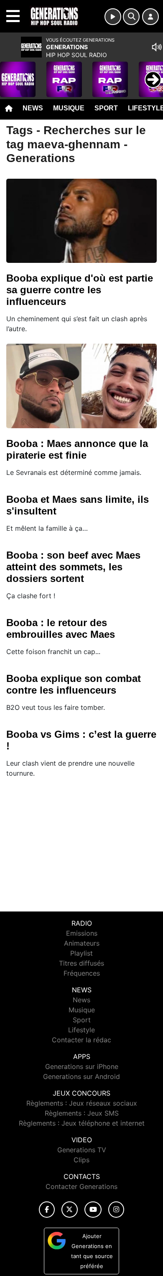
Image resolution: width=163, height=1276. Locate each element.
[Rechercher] (131, 16)
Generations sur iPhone (81, 1066)
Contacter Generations (81, 1186)
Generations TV (81, 1150)
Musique (68, 108)
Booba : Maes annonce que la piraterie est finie (77, 449)
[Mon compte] (150, 16)
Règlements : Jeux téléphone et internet (82, 1123)
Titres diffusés (81, 963)
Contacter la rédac (81, 1040)
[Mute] (156, 47)
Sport (106, 108)
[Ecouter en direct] (112, 16)
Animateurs (81, 943)
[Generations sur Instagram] (116, 1209)
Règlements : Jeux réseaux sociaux (81, 1103)
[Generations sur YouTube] (93, 1209)
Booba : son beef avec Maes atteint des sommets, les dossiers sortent (73, 566)
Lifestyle (81, 1030)
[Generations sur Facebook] (47, 1209)
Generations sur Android (81, 1076)
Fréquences (82, 973)
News (33, 108)
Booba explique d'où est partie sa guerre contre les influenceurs (79, 289)
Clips (81, 1160)
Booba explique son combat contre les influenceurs (73, 684)
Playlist (81, 953)
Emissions (81, 933)
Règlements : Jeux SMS (82, 1113)
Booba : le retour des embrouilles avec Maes (60, 628)
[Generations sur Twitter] (69, 1209)
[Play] (11, 73)
